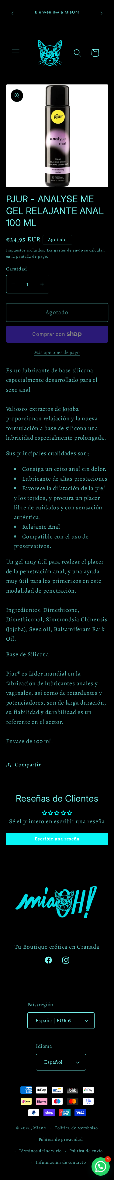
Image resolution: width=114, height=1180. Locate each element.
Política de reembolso (76, 1128)
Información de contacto (61, 1162)
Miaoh (39, 1128)
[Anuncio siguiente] (101, 13)
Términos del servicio (40, 1151)
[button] (15, 52)
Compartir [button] (28, 764)
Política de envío (85, 1151)
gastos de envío (68, 250)
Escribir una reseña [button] (57, 839)
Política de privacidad (61, 1139)
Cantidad (16, 268)
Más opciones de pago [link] (57, 352)
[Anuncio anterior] (12, 13)
